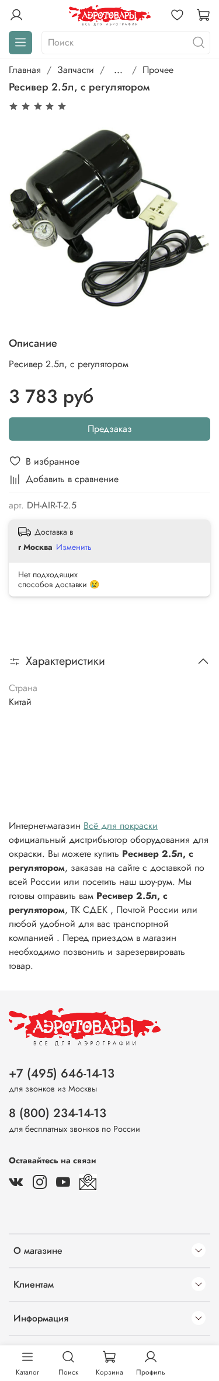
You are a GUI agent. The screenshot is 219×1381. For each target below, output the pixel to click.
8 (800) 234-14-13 (57, 1113)
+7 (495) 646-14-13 (61, 1073)
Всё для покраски (121, 825)
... (118, 70)
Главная (25, 69)
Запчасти (75, 69)
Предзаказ (110, 428)
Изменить (74, 547)
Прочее (157, 69)
